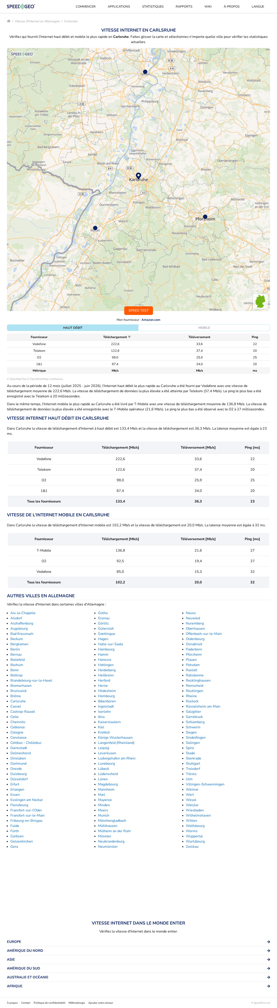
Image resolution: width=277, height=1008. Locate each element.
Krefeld (104, 732)
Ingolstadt (106, 706)
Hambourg (106, 649)
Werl (190, 794)
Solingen (193, 742)
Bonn (14, 670)
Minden (104, 805)
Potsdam (193, 665)
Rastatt (191, 670)
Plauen (191, 659)
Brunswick (18, 691)
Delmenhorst (20, 753)
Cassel (15, 706)
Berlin (15, 649)
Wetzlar (192, 805)
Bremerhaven (21, 685)
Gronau (104, 618)
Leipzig (103, 748)
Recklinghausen (198, 680)
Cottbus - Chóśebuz (25, 742)
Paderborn (194, 649)
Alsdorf (16, 618)
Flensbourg (19, 805)
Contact (25, 1003)
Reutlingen (194, 691)
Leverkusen (107, 753)
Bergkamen (19, 644)
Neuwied (193, 618)
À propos (232, 6)
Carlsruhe (71, 21)
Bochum (16, 665)
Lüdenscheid (108, 774)
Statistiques (153, 6)
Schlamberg (195, 722)
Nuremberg (195, 623)
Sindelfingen (196, 737)
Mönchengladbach (112, 820)
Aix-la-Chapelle (22, 613)
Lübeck (103, 768)
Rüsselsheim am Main (203, 706)
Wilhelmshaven (198, 815)
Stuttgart (193, 763)
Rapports (184, 6)
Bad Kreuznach (21, 633)
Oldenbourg (195, 639)
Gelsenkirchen (21, 841)
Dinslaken (18, 758)
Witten (191, 820)
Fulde (14, 825)
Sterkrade (193, 758)
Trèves (191, 774)
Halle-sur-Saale (110, 644)
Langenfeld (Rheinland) (116, 742)
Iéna (101, 716)
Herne (103, 685)
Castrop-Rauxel (22, 711)
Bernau (16, 654)
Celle (14, 716)
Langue (258, 6)
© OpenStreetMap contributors (45, 379)
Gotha (103, 613)
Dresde (16, 768)
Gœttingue (106, 633)
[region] (138, 179)
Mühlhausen (107, 825)
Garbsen (17, 836)
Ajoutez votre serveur (100, 1003)
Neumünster (108, 846)
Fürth (14, 831)
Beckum (16, 639)
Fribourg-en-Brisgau (26, 820)
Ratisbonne (195, 675)
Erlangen (17, 789)
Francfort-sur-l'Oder (26, 810)
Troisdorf (193, 768)
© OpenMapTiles (17, 379)
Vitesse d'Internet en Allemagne (37, 21)
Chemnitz (17, 722)
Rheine (191, 696)
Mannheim (106, 789)
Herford (104, 680)
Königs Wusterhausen (115, 737)
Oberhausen (195, 628)
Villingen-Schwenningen (205, 784)
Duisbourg (18, 774)
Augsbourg (19, 628)
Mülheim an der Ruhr (114, 831)
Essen (15, 794)
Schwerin (193, 727)
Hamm (103, 654)
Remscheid (194, 685)
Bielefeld (17, 659)
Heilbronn (106, 675)
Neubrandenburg (111, 841)
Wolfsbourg (195, 825)
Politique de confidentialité (49, 1003)
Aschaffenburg (21, 623)
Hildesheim (107, 691)
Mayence (105, 800)
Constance (18, 737)
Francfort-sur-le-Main (27, 815)
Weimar (192, 789)
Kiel (101, 727)
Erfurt (14, 784)
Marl (101, 794)
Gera (14, 846)
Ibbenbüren (107, 701)
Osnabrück (194, 644)
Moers (103, 810)
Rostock (192, 701)
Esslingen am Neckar (26, 800)
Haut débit (72, 328)
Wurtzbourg (195, 841)
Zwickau (192, 846)
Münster (104, 836)
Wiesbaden (195, 810)
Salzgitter (193, 711)
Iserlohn (104, 711)
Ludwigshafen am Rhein (116, 758)
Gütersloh (106, 628)
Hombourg (106, 696)
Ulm (189, 779)
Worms (192, 831)
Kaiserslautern (109, 722)
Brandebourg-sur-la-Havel (31, 680)
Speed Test (139, 310)
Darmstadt (18, 748)
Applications (119, 6)
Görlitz (103, 623)
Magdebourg (108, 784)
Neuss (191, 613)
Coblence (17, 727)
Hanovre (104, 659)
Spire (190, 748)
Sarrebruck (194, 716)
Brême (15, 696)
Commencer (86, 6)
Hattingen (106, 665)
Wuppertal (194, 836)
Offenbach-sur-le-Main (204, 633)
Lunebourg (106, 763)
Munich (103, 815)
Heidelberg (107, 670)
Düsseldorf (19, 779)
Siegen (191, 732)
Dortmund (18, 763)
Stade (190, 753)
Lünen (103, 779)
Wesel (191, 800)
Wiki (208, 6)
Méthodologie (77, 1003)
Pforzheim (194, 654)
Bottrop (16, 675)
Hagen (103, 639)
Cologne (16, 732)
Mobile (204, 328)
